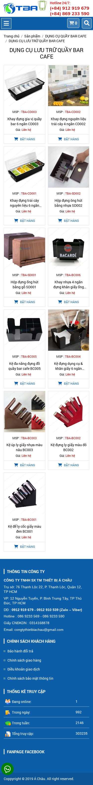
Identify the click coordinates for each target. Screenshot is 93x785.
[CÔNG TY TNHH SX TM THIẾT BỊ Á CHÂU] (20, 8)
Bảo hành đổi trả (20, 651)
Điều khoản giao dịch (23, 669)
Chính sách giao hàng (24, 660)
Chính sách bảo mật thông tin (30, 678)
